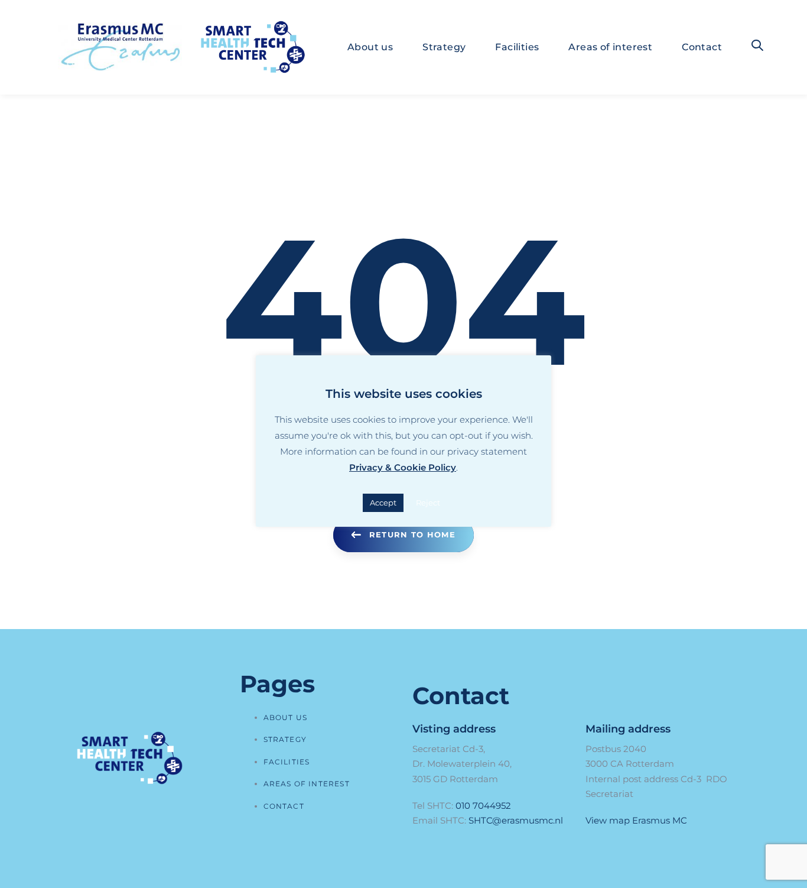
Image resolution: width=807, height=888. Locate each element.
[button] (757, 46)
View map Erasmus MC (636, 820)
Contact (283, 806)
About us (285, 717)
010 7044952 (483, 805)
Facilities (286, 761)
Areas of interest (306, 783)
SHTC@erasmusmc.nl (515, 820)
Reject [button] (428, 502)
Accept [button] (383, 502)
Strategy (285, 739)
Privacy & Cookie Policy (402, 467)
